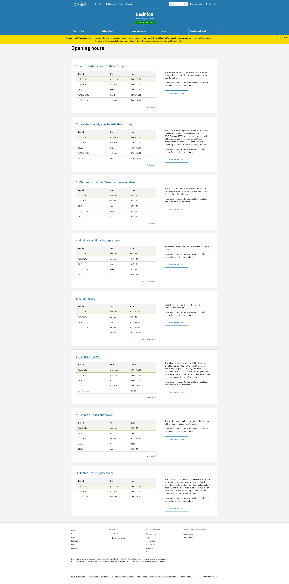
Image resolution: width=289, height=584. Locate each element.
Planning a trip (196, 4)
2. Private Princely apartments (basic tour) (104, 124)
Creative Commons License (144, 559)
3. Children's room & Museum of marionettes (105, 182)
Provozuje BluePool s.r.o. (209, 576)
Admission (149, 548)
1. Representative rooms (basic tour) (100, 66)
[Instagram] (210, 4)
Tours (148, 537)
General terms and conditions (123, 576)
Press (121, 4)
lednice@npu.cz (119, 538)
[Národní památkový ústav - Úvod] (81, 4)
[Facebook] (206, 4)
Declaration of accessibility (99, 576)
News (101, 4)
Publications (111, 4)
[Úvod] (95, 4)
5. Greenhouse (85, 298)
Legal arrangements (78, 576)
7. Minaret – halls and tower (94, 415)
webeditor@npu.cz (186, 576)
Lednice (144, 14)
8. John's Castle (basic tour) (94, 473)
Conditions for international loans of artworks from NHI (156, 576)
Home (73, 530)
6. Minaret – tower (88, 357)
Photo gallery (187, 538)
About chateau (188, 534)
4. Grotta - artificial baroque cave (98, 240)
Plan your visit (151, 534)
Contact (129, 4)
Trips (147, 552)
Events (73, 534)
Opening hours (151, 541)
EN (215, 4)
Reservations (150, 545)
